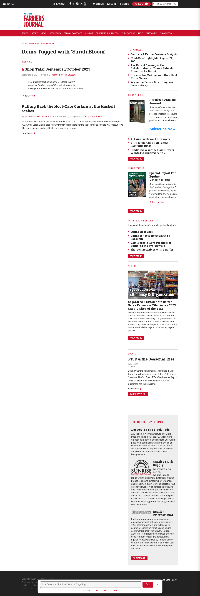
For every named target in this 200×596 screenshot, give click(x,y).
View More (136, 158)
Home (24, 43)
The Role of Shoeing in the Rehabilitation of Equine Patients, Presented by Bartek (152, 68)
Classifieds (166, 33)
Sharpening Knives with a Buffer (152, 249)
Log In (112, 4)
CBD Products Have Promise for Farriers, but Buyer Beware (151, 244)
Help (140, 33)
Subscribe (59, 4)
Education (72, 75)
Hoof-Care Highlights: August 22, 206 (152, 59)
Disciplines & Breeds (58, 75)
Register (124, 4)
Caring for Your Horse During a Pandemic (150, 237)
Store (35, 33)
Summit (89, 33)
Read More (27, 95)
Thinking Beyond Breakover (152, 139)
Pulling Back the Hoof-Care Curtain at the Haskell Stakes (68, 108)
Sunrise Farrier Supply (164, 463)
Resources (55, 33)
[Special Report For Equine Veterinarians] (137, 184)
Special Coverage (73, 33)
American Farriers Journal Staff (38, 116)
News (43, 33)
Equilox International (163, 513)
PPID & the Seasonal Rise (151, 359)
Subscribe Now (157, 202)
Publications (128, 33)
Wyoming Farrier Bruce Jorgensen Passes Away (153, 83)
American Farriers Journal (162, 101)
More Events (137, 394)
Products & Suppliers (107, 33)
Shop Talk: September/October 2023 (57, 69)
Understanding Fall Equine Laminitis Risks (149, 144)
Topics (10, 4)
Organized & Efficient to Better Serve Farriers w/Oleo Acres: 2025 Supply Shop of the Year (152, 305)
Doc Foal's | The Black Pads (150, 429)
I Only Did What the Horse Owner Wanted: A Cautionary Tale (152, 151)
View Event (133, 388)
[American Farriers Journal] (137, 111)
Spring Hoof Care (142, 231)
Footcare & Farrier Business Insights (154, 54)
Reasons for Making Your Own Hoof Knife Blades (154, 76)
